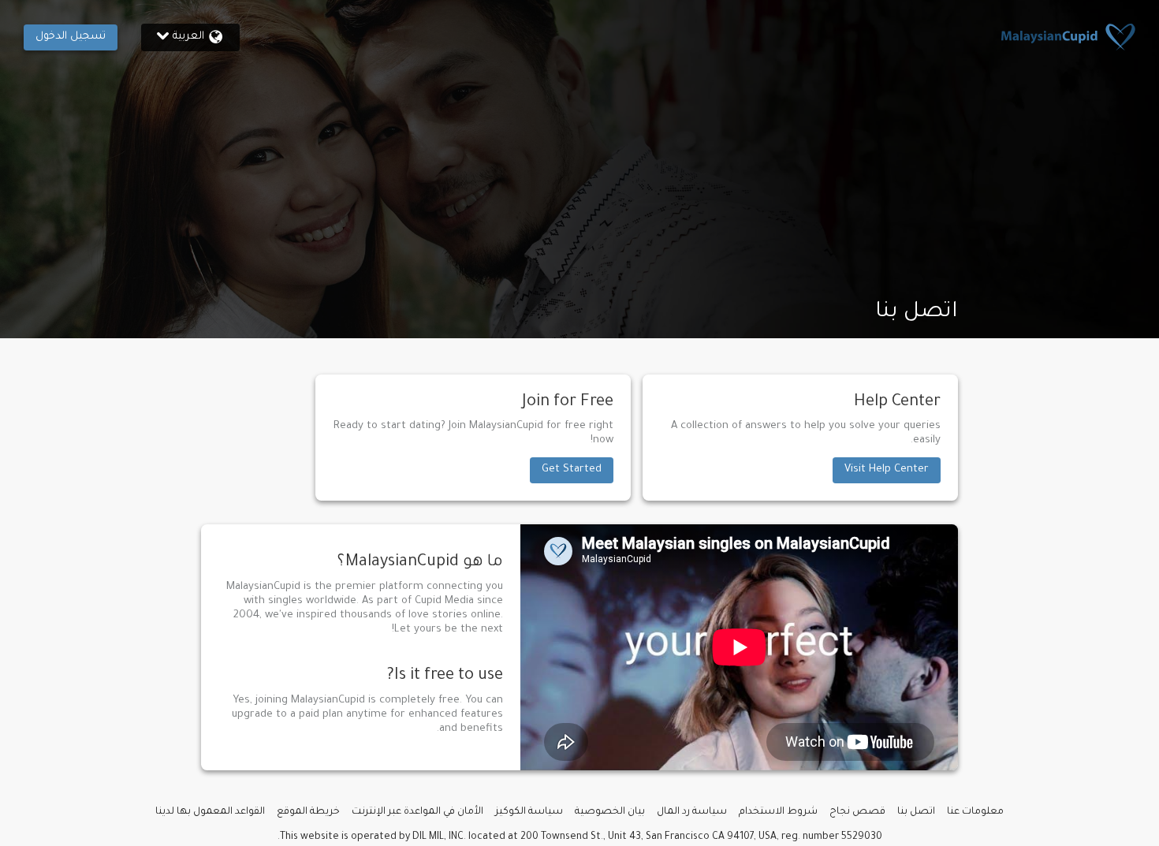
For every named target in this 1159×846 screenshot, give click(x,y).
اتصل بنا (916, 812)
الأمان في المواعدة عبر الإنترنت (417, 812)
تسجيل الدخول (70, 37)
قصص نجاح (857, 812)
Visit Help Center (886, 469)
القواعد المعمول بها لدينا (210, 812)
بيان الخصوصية (610, 812)
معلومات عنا (975, 812)
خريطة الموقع (308, 812)
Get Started (572, 469)
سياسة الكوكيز (529, 812)
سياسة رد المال (692, 812)
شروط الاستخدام (778, 812)
